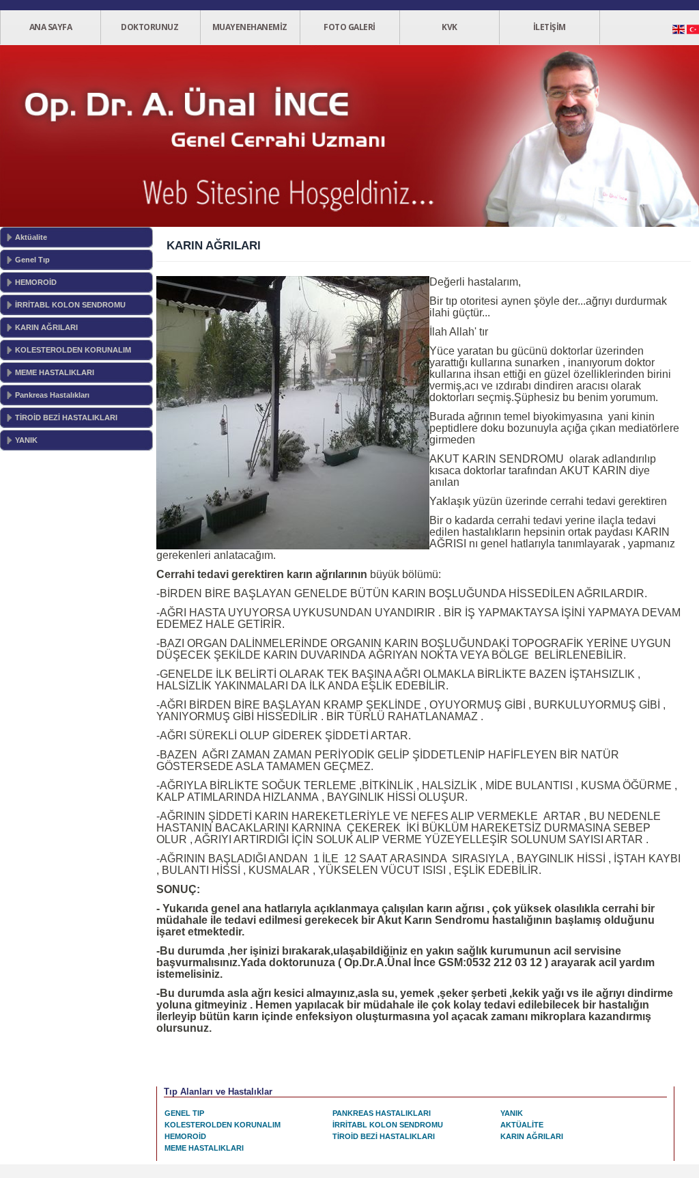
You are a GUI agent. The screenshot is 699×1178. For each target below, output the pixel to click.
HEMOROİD (36, 282)
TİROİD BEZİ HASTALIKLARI (66, 417)
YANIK (26, 440)
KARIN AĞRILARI (46, 327)
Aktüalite (31, 237)
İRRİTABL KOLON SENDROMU (70, 305)
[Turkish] (693, 33)
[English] (678, 33)
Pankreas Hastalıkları (52, 395)
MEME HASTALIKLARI (54, 372)
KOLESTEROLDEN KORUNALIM (73, 350)
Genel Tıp (32, 260)
